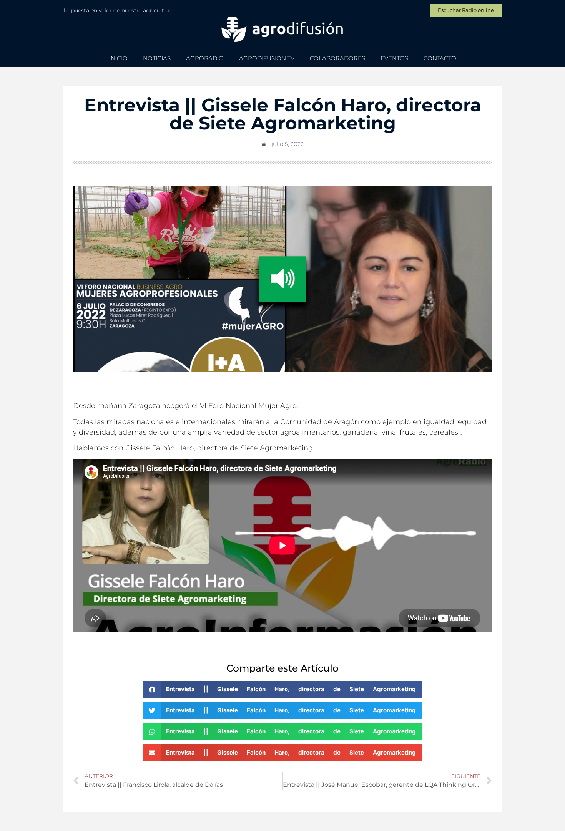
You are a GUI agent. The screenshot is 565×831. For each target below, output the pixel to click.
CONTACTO (440, 58)
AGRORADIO (205, 58)
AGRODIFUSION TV (266, 58)
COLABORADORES (337, 58)
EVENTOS (394, 58)
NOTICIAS (157, 58)
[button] (282, 689)
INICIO (118, 58)
